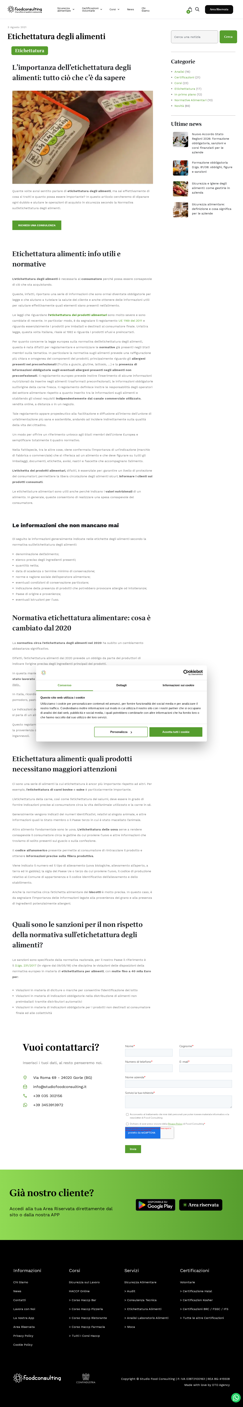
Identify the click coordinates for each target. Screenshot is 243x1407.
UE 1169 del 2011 (130, 320)
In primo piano (185, 94)
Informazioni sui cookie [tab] (178, 685)
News (130, 9)
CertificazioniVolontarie (90, 9)
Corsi (113, 9)
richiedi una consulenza (36, 225)
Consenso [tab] (64, 685)
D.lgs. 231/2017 (25, 965)
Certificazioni (184, 77)
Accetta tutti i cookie (175, 731)
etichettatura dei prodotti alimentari (78, 315)
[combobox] (194, 36)
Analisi (179, 71)
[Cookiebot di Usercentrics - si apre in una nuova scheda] (186, 673)
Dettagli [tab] (121, 685)
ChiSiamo (146, 9)
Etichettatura (29, 50)
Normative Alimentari (190, 100)
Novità (179, 106)
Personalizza (118, 731)
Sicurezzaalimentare (64, 9)
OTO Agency (221, 1385)
